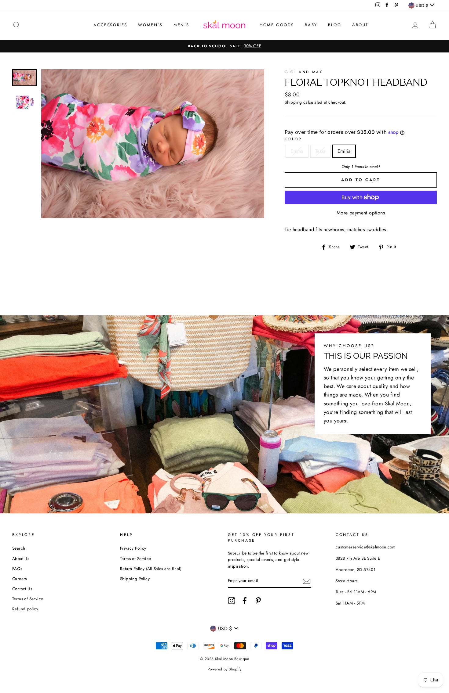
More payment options (361, 212)
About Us (20, 558)
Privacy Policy (133, 548)
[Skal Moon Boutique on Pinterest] (258, 600)
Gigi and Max (304, 72)
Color (293, 139)
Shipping (293, 102)
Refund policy (25, 609)
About (360, 25)
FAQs (17, 569)
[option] (224, 46)
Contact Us (22, 589)
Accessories (110, 25)
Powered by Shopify (224, 669)
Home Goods (277, 25)
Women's (150, 25)
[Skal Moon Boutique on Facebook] (244, 600)
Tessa (320, 151)
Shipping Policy (135, 579)
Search (18, 548)
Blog (334, 25)
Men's (181, 25)
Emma (297, 151)
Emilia (344, 151)
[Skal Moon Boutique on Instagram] (231, 600)
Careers (19, 579)
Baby (311, 25)
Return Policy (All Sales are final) (150, 569)
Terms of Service (27, 599)
